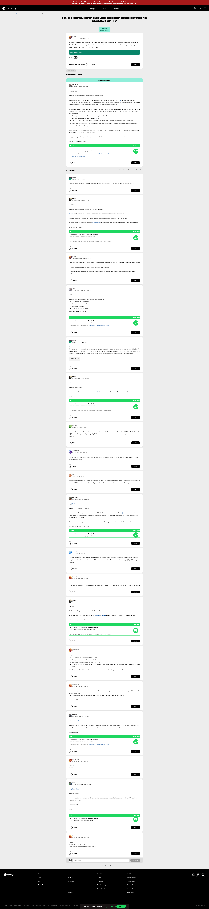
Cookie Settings (36, 905)
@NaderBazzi (77, 721)
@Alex (124, 513)
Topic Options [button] (71, 71)
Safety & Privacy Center (15, 905)
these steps (115, 3)
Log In (200, 8)
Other (20, 13)
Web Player (100, 881)
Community (11, 8)
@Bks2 (73, 504)
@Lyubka (97, 615)
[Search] (195, 8)
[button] (140, 37)
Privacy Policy (26, 905)
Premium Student (132, 889)
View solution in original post (77, 156)
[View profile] (70, 37)
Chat (104, 8)
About (40, 877)
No (112, 906)
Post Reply (135, 860)
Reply (135, 65)
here (103, 100)
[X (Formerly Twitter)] (198, 875)
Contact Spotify (101, 889)
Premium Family (131, 885)
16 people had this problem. (77, 64)
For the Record (42, 885)
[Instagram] (193, 875)
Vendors (70, 892)
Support (99, 877)
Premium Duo (131, 881)
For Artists (71, 877)
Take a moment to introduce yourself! (98, 154)
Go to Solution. (78, 52)
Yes (119, 906)
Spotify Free (130, 892)
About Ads (46, 905)
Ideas (116, 8)
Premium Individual (132, 877)
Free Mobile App (102, 885)
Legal (5, 905)
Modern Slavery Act (64, 905)
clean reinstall (96, 223)
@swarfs (71, 214)
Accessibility (54, 905)
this (98, 392)
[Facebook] (203, 875)
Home (11, 13)
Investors (70, 889)
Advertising (71, 885)
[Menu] (205, 8)
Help (92, 8)
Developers (71, 881)
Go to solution (105, 30)
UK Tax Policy (75, 905)
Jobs (39, 881)
